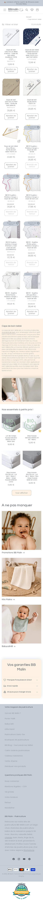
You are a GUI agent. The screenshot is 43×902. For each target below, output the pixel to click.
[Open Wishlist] (32, 9)
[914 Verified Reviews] (21, 900)
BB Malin (11, 874)
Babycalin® (7, 646)
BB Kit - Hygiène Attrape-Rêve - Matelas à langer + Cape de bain (32, 295)
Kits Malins (7, 599)
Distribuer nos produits (15, 766)
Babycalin (9, 724)
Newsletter (10, 808)
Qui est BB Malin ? (13, 713)
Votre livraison (11, 797)
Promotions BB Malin (12, 553)
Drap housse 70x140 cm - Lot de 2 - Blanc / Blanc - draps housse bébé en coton (11, 477)
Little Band (9, 729)
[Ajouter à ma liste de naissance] (17, 31)
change (8, 837)
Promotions (29, 850)
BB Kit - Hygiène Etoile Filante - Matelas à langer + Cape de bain (11, 295)
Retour (8, 802)
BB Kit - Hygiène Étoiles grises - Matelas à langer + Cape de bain (32, 245)
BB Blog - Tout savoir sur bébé (19, 745)
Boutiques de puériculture (17, 740)
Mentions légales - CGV (16, 786)
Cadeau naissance (14, 756)
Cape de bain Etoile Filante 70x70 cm (32, 101)
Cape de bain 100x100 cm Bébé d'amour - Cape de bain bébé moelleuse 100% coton (11, 54)
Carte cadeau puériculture (17, 750)
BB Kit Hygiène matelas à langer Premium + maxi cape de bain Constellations (11, 245)
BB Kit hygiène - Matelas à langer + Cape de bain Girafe (32, 148)
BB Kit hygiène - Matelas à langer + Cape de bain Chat (11, 197)
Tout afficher (21, 493)
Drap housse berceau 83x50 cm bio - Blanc (32, 437)
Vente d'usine (11, 761)
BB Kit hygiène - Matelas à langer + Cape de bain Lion (32, 197)
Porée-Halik (10, 718)
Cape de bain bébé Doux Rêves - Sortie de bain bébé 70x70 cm (11, 148)
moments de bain (9, 332)
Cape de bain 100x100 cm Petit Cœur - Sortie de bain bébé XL (11, 102)
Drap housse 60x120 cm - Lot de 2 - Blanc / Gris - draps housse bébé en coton (32, 476)
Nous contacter (12, 781)
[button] (4, 9)
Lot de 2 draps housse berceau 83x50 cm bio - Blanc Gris (11, 438)
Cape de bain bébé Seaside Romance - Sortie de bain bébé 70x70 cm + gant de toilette (32, 53)
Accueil (28, 17)
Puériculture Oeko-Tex (15, 734)
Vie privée (9, 792)
